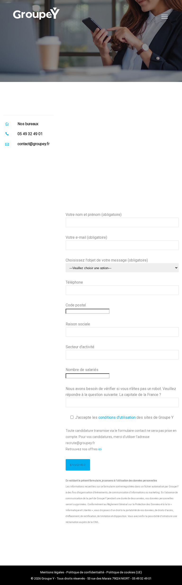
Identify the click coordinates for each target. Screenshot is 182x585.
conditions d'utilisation (117, 417)
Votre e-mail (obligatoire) (86, 237)
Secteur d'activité (80, 347)
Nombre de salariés (82, 369)
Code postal (76, 305)
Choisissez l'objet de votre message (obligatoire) (107, 260)
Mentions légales (52, 572)
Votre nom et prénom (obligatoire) (94, 214)
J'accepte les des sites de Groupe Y (124, 417)
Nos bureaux (28, 124)
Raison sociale (78, 324)
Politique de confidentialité (85, 572)
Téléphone (74, 282)
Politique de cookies (120, 572)
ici (99, 449)
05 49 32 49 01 (30, 134)
